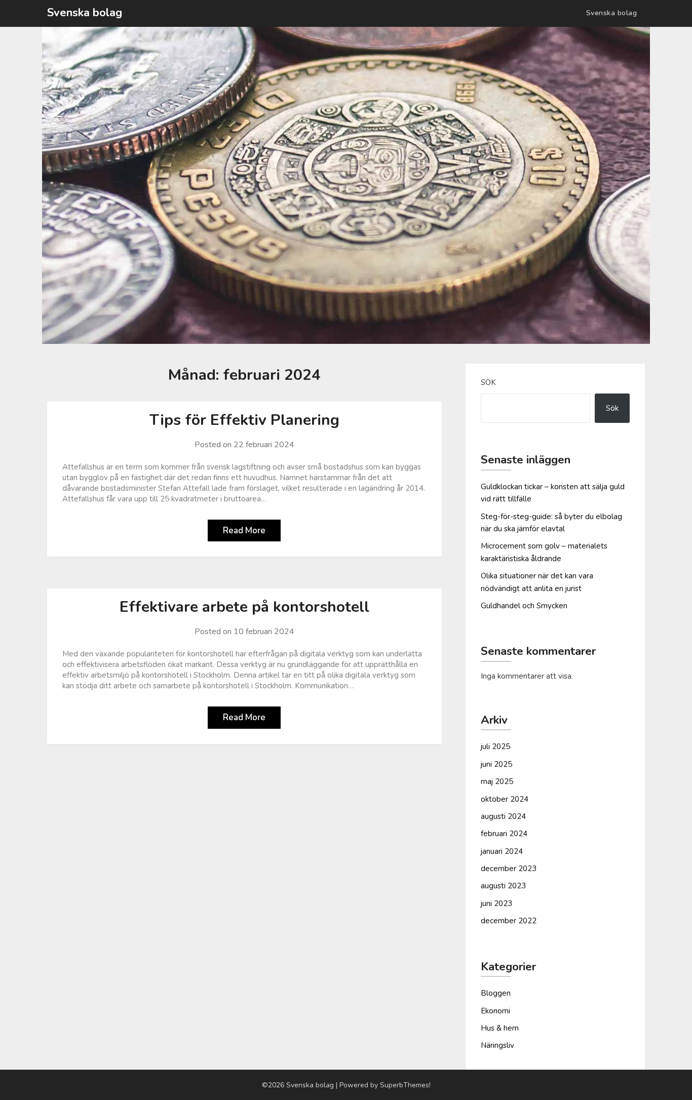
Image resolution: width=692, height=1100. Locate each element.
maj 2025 (497, 781)
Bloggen (496, 993)
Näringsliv (497, 1045)
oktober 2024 (504, 799)
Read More (244, 530)
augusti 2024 (503, 816)
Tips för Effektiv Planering (244, 420)
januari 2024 (502, 851)
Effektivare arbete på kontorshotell (244, 607)
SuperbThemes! (405, 1085)
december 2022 (508, 921)
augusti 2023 (503, 886)
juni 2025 (496, 764)
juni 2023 (496, 903)
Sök (488, 382)
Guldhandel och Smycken (524, 606)
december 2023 (508, 868)
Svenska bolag (84, 12)
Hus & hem (500, 1028)
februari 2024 (504, 834)
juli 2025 (495, 746)
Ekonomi (495, 1011)
